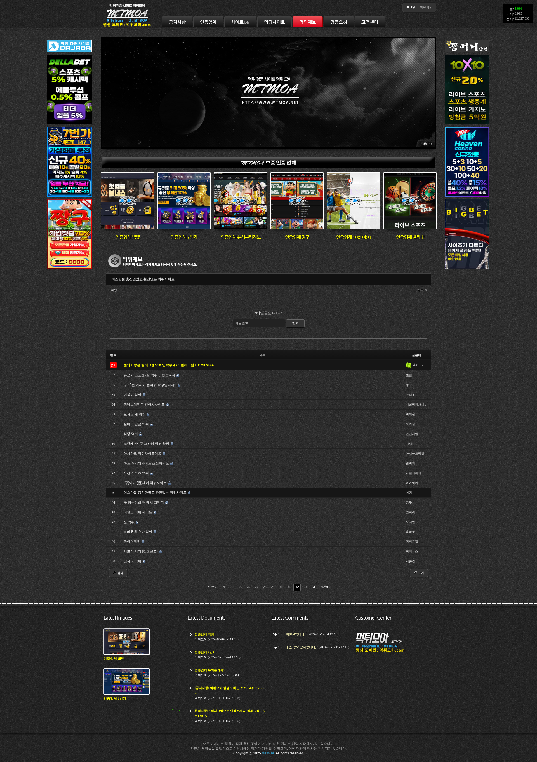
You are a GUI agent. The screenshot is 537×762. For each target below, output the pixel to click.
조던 (409, 375)
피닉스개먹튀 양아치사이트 (145, 404)
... (232, 587)
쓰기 (421, 573)
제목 (262, 355)
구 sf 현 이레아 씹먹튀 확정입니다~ (150, 384)
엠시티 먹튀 (133, 561)
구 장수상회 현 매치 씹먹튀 (144, 502)
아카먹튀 (412, 483)
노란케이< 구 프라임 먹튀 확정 (147, 443)
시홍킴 (410, 561)
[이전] (172, 710)
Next (325, 587)
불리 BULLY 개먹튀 (138, 531)
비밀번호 (241, 323)
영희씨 (410, 512)
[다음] (179, 710)
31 (289, 587)
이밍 (114, 290)
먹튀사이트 (274, 22)
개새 (409, 443)
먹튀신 (410, 414)
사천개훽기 (413, 473)
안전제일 (412, 434)
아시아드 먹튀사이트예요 (143, 453)
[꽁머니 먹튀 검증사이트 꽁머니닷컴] (467, 53)
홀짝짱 (410, 532)
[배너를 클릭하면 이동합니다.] (69, 125)
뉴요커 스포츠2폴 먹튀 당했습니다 (150, 375)
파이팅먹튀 (132, 541)
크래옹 (410, 394)
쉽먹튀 (410, 463)
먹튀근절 (412, 541)
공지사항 (177, 22)
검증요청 (338, 22)
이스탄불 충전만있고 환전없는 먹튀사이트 (143, 279)
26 (248, 587)
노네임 (410, 522)
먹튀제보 (307, 22)
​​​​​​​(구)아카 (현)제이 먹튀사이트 (146, 482)
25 (240, 587)
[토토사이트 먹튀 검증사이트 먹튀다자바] (69, 53)
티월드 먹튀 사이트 (138, 512)
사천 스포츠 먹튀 (137, 473)
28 (264, 587)
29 (272, 587)
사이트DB (240, 22)
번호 (113, 355)
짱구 (409, 502)
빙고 (409, 385)
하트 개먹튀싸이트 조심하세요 (147, 463)
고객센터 (369, 22)
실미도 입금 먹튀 (137, 424)
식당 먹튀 (131, 433)
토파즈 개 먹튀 (135, 414)
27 (256, 587)
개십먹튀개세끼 (416, 404)
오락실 (410, 424)
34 (313, 587)
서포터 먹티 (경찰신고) (141, 551)
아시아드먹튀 (415, 453)
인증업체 (208, 22)
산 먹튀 (129, 521)
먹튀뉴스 (412, 551)
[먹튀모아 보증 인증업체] (268, 167)
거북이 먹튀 (133, 394)
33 (305, 587)
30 (280, 587)
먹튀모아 (418, 365)
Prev (212, 587)
